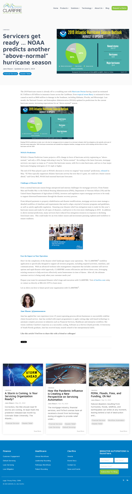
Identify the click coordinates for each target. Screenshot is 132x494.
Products (64, 8)
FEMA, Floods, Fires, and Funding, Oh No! (106, 395)
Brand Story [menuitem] (71, 461)
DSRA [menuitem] (19, 480)
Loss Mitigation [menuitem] (8, 469)
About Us (98, 8)
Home (55, 8)
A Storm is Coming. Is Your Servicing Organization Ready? (21, 396)
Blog (107, 8)
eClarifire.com (99, 280)
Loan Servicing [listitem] (54, 427)
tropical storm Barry (85, 94)
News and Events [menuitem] (73, 469)
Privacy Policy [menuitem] (11, 480)
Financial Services (10, 74)
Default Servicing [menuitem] (9, 461)
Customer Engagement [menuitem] (11, 456)
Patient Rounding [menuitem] (41, 469)
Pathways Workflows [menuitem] (43, 465)
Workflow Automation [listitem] (116, 420)
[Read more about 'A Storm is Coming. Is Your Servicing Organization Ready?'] (23, 375)
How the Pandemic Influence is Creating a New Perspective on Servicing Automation (65, 395)
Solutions (74, 8)
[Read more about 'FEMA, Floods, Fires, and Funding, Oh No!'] (109, 375)
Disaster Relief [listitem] (27, 423)
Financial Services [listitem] (12, 423)
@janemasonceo (38, 311)
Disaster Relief (25, 74)
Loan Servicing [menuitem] (8, 465)
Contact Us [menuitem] (71, 465)
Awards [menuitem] (70, 456)
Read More (37, 431)
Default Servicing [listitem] (69, 427)
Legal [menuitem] (4, 480)
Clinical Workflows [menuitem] (42, 456)
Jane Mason (8, 69)
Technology (86, 8)
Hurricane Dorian (79, 91)
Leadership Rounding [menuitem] (43, 461)
